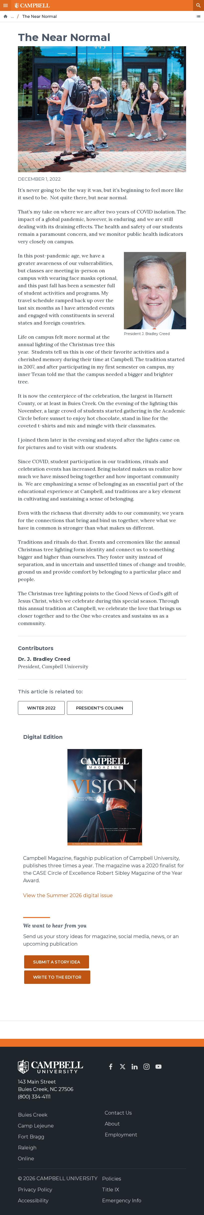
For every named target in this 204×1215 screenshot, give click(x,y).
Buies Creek (33, 1115)
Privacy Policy (35, 1190)
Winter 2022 (41, 708)
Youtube (158, 1067)
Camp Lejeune (36, 1126)
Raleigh (27, 1148)
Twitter (123, 1067)
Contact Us (118, 1113)
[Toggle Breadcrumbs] (198, 16)
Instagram (147, 1067)
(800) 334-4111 (34, 1097)
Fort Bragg (31, 1137)
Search (198, 5)
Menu (5, 5)
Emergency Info (121, 1201)
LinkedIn (135, 1067)
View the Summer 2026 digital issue (68, 895)
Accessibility (33, 1201)
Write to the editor (57, 977)
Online (26, 1159)
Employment (121, 1135)
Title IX (110, 1190)
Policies (111, 1179)
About (112, 1124)
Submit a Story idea (56, 962)
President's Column (99, 708)
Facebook (111, 1067)
